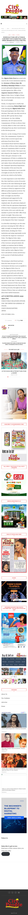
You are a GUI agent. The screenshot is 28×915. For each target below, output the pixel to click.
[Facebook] (9, 892)
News (8, 28)
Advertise (4, 702)
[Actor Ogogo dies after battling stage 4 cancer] (14, 360)
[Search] (26, 24)
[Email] (19, 892)
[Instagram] (16, 892)
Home (2, 28)
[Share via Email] (21, 320)
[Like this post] (16, 320)
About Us (4, 694)
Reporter (12, 42)
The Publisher (5, 698)
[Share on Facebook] (17, 320)
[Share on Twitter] (19, 320)
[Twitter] (12, 892)
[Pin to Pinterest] (20, 320)
